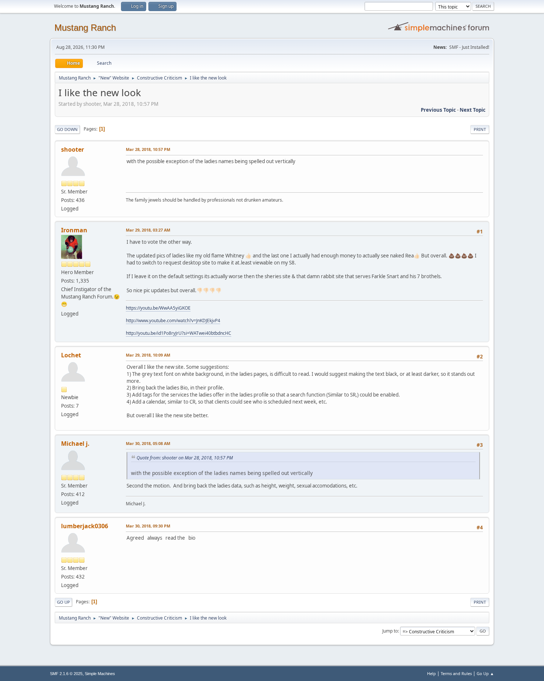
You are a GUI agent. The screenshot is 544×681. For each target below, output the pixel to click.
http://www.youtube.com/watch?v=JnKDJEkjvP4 (173, 320)
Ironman (74, 230)
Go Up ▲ (485, 673)
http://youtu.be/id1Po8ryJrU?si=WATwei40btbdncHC (178, 333)
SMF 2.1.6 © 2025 (66, 673)
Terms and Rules (456, 673)
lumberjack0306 (84, 526)
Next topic (473, 110)
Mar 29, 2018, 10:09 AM (148, 355)
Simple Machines (100, 673)
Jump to (390, 631)
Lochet (71, 355)
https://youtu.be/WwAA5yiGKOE (158, 308)
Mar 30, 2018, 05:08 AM (148, 443)
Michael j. (75, 443)
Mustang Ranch (85, 28)
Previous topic (438, 110)
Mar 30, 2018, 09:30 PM (148, 526)
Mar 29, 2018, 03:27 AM (148, 230)
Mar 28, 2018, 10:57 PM (148, 149)
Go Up (63, 602)
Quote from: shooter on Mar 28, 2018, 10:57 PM (185, 458)
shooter (72, 149)
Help (431, 673)
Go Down (67, 129)
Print (480, 129)
